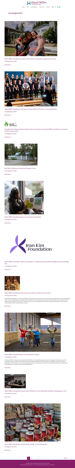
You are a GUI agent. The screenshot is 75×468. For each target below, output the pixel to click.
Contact (48, 7)
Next (66, 458)
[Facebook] (57, 7)
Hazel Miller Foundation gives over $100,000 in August (22, 354)
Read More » (8, 65)
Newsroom (41, 7)
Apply (53, 7)
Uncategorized (8, 61)
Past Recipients (34, 7)
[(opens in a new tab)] (31, 38)
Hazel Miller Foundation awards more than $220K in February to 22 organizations (31, 109)
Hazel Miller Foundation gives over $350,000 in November (23, 217)
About (23, 7)
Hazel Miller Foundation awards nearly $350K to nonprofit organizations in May (30, 59)
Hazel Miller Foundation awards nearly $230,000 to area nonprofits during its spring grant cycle (35, 391)
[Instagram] (59, 7)
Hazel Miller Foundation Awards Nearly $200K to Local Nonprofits (26, 444)
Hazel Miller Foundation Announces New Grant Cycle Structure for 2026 (28, 293)
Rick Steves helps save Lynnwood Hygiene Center (20, 168)
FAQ (28, 7)
